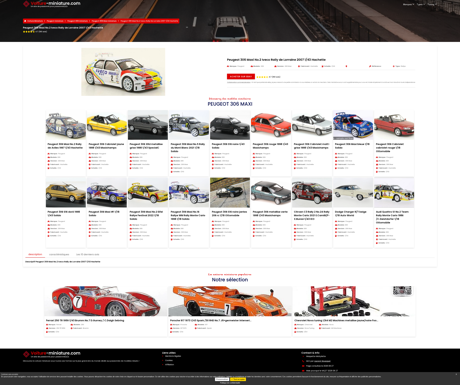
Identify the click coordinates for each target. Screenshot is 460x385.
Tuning (430, 4)
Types (420, 4)
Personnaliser (222, 379)
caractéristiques (59, 254)
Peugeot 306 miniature (77, 21)
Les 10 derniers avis (87, 254)
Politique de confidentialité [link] (230, 383)
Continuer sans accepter (9, 374)
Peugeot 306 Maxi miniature (104, 21)
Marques (407, 4)
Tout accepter (239, 379)
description (35, 254)
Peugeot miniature (55, 21)
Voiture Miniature (35, 21)
